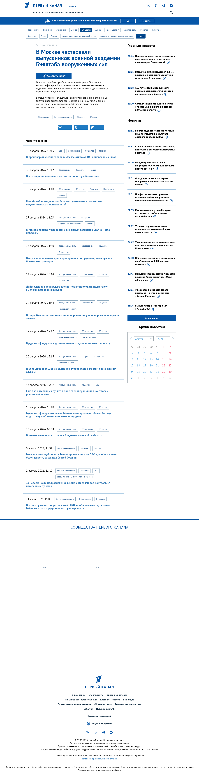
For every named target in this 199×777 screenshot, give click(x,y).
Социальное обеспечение (69, 223)
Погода (54, 36)
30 (151, 347)
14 (157, 359)
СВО (97, 385)
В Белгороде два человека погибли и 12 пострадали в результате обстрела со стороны (154, 133)
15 (163, 359)
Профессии (108, 189)
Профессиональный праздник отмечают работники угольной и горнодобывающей (152, 197)
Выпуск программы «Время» (151, 307)
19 (144, 365)
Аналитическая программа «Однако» (116, 36)
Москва (140, 36)
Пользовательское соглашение (74, 704)
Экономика (61, 30)
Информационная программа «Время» (79, 36)
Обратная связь (103, 704)
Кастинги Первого (110, 699)
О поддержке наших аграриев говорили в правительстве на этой (154, 181)
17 (132, 365)
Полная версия (74, 12)
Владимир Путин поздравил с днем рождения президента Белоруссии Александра (154, 75)
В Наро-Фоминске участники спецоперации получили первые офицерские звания (73, 316)
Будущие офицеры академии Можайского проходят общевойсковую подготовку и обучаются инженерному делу (69, 414)
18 (138, 365)
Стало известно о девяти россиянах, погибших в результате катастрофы (155, 149)
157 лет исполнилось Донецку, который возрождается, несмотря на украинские (154, 90)
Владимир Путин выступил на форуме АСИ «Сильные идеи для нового (154, 165)
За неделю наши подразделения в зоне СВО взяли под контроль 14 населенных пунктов (68, 484)
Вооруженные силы (63, 117)
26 (144, 371)
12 (144, 359)
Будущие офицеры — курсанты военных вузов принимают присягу (68, 343)
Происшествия (112, 30)
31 (157, 347)
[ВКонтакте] (65, 127)
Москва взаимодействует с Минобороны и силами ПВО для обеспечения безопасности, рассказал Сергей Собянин (71, 456)
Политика (47, 30)
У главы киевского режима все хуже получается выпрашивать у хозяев (155, 245)
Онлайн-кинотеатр (116, 694)
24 (132, 371)
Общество (86, 30)
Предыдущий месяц (130, 338)
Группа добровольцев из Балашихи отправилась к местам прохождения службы (71, 370)
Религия (144, 30)
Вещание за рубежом (102, 723)
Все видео (128, 699)
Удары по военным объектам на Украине (75, 476)
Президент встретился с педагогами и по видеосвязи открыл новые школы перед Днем (155, 59)
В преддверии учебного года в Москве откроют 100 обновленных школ (71, 157)
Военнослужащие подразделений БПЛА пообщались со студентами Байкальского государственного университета (68, 506)
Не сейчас (146, 20)
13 (151, 359)
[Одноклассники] (81, 127)
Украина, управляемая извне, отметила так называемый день (152, 229)
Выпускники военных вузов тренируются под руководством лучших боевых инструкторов (69, 259)
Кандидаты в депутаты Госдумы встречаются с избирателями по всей (153, 213)
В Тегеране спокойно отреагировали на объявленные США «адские (155, 261)
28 (138, 347)
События (88, 708)
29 (144, 347)
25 (138, 371)
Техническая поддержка (128, 704)
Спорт (43, 36)
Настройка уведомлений (99, 716)
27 (132, 347)
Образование (43, 117)
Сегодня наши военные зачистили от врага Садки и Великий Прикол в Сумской (154, 106)
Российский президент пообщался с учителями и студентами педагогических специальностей (64, 203)
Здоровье (32, 36)
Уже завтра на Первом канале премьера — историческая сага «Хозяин (152, 293)
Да (128, 20)
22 (163, 365)
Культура (156, 30)
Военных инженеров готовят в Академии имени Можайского (64, 435)
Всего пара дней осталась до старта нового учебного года (62, 176)
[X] (97, 127)
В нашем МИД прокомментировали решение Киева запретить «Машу (155, 277)
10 (132, 359)
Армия (98, 30)
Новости (38, 12)
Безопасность (130, 30)
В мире (74, 30)
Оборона (86, 356)
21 (157, 365)
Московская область (67, 309)
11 (138, 359)
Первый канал (47, 5)
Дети (61, 151)
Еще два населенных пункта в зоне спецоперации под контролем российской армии (67, 392)
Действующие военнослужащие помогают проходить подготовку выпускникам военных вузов (66, 288)
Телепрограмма (54, 12)
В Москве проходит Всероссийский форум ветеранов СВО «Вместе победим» (68, 231)
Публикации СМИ (106, 708)
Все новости (33, 30)
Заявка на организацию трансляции (99, 758)
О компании (78, 694)
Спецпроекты (95, 694)
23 (170, 365)
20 (151, 365)
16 (170, 359)
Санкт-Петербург (89, 337)
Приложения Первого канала (81, 699)
